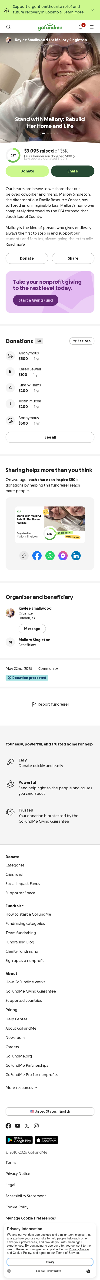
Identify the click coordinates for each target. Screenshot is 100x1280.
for (51, 40)
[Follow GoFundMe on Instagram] (36, 1125)
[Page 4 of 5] (54, 133)
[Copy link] (24, 556)
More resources (19, 1088)
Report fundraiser (53, 704)
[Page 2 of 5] (48, 133)
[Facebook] (37, 556)
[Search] (8, 27)
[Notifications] (80, 27)
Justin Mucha (30, 401)
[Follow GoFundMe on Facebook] (8, 1125)
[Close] (92, 10)
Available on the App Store (46, 1140)
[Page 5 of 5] (57, 133)
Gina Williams (30, 385)
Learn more (73, 12)
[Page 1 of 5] (43, 133)
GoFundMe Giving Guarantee (44, 821)
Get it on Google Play (19, 1140)
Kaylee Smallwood (35, 608)
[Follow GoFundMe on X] (27, 1125)
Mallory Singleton (34, 640)
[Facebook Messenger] (63, 556)
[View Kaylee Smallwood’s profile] (10, 613)
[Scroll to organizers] (8, 40)
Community (48, 668)
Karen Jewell (30, 369)
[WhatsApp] (50, 556)
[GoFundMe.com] (50, 27)
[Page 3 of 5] (51, 133)
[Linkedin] (76, 556)
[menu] (91, 27)
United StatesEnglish (52, 1111)
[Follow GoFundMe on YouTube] (17, 1125)
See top (84, 341)
